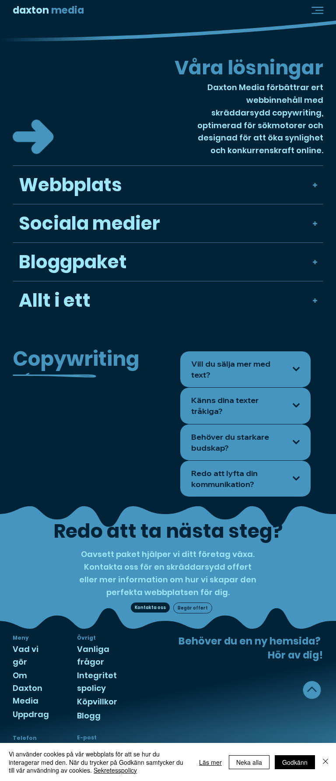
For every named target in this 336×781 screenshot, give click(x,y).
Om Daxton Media (27, 688)
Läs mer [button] (210, 762)
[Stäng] (325, 762)
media (48, 10)
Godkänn (295, 762)
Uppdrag (31, 714)
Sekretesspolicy (115, 770)
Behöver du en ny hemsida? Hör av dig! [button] (250, 648)
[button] (317, 10)
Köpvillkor (97, 701)
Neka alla (249, 762)
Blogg (89, 715)
